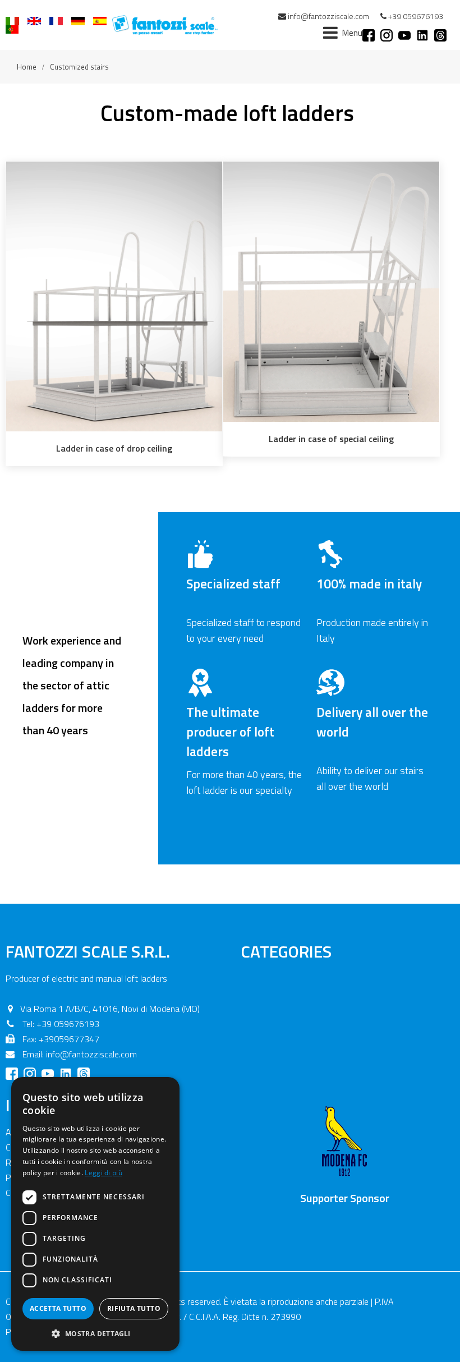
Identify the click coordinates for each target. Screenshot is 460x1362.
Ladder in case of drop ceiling (114, 448)
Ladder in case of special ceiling (331, 438)
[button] (95, 1333)
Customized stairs (79, 66)
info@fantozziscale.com (328, 16)
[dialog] (95, 1214)
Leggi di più (103, 1172)
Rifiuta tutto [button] (133, 1308)
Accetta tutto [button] (58, 1308)
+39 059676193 (415, 16)
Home (26, 66)
